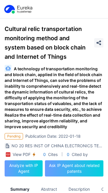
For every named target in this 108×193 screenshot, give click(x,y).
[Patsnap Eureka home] (17, 9)
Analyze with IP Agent (23, 168)
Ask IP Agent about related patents (74, 168)
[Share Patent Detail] (98, 42)
